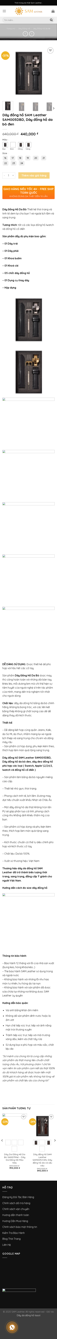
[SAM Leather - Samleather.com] (29, 11)
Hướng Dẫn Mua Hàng (15, 1221)
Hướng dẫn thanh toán (15, 1215)
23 (13, 163)
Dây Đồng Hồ (24, 28)
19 (28, 158)
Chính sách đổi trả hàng (16, 1203)
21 (44, 158)
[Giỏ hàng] (53, 11)
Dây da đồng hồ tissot (28, 1315)
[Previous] (2, 1146)
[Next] (53, 108)
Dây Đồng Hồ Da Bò (41, 28)
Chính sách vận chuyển (15, 1209)
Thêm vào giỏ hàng (34, 175)
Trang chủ (11, 28)
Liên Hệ (6, 1244)
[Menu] (4, 11)
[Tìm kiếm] (51, 20)
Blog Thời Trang (11, 1238)
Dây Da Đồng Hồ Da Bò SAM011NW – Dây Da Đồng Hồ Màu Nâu (14, 1158)
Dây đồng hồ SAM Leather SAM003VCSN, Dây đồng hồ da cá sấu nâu (42, 1160)
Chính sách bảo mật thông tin (19, 1226)
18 (20, 158)
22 (5, 163)
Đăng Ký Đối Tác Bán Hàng (18, 1197)
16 (5, 158)
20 (35, 158)
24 (21, 163)
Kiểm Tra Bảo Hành (13, 1232)
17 (13, 158)
